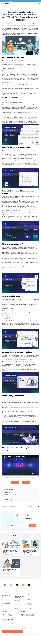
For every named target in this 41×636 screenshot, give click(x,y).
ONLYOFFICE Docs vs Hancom (6, 620)
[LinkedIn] (33, 23)
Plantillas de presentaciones (6, 596)
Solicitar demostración (31, 607)
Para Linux (11, 586)
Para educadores (17, 594)
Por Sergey (10, 23)
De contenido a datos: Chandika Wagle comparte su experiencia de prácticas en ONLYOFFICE (30, 551)
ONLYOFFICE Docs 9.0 (18, 28)
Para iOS (28, 586)
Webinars (29, 603)
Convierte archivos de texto (6, 600)
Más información (30, 628)
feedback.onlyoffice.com (6, 85)
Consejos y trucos (8, 6)
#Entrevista (5, 506)
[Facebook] (30, 23)
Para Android (23, 586)
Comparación (4, 611)
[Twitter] (31, 23)
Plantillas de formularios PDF (6, 592)
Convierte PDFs (4, 604)
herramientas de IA (10, 254)
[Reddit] (35, 23)
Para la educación (18, 591)
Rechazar (5, 631)
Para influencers (17, 607)
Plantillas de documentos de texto (7, 594)
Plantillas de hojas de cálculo (6, 595)
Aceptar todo (19, 631)
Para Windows (5, 586)
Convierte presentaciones (6, 603)
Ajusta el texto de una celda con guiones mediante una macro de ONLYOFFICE (10, 551)
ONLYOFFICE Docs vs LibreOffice (7, 616)
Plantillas (4, 591)
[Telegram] (36, 23)
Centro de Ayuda (30, 600)
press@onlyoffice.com (31, 615)
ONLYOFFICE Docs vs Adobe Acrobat (7, 619)
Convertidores (5, 599)
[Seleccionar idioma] (39, 3)
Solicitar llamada (24, 616)
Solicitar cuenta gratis (18, 600)
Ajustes (11, 631)
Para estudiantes (17, 592)
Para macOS (17, 586)
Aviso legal (29, 608)
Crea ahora (33, 525)
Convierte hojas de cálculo (6, 602)
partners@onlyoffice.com (31, 614)
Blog (3, 6)
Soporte (29, 605)
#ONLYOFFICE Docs (12, 506)
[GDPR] (31, 595)
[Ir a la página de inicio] (6, 3)
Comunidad (29, 599)
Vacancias (16, 608)
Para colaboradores (18, 604)
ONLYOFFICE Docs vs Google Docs (7, 614)
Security (29, 591)
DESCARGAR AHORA (15, 482)
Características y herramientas (19, 599)
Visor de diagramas (9, 160)
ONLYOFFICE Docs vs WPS (6, 618)
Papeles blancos (30, 604)
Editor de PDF (4, 317)
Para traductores (17, 605)
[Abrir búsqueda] (36, 3)
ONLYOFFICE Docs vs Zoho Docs (7, 615)
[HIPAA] (28, 595)
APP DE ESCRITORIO (26, 482)
